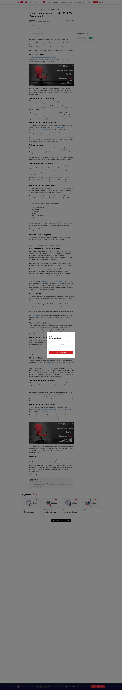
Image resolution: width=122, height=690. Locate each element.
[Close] (73, 334)
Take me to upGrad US (61, 352)
